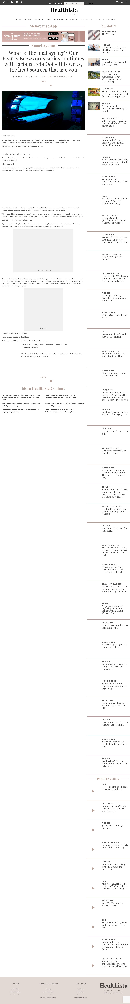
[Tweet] (38, 86)
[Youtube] (17, 2)
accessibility (48, 992)
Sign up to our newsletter (46, 354)
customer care (80, 995)
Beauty (73, 20)
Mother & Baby (23, 20)
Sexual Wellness (43, 20)
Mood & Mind (109, 20)
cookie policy (48, 995)
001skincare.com (31, 347)
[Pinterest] (21, 2)
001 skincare (50, 140)
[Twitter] (4, 2)
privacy (48, 989)
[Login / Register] (122, 2)
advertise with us (15, 995)
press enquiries (80, 998)
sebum (12, 216)
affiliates (80, 992)
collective (15, 989)
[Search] (117, 2)
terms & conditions (48, 998)
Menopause (60, 20)
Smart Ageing (43, 45)
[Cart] (126, 2)
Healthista (120, 993)
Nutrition (95, 20)
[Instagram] (12, 2)
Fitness (83, 20)
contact (80, 989)
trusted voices (15, 992)
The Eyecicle (77, 279)
